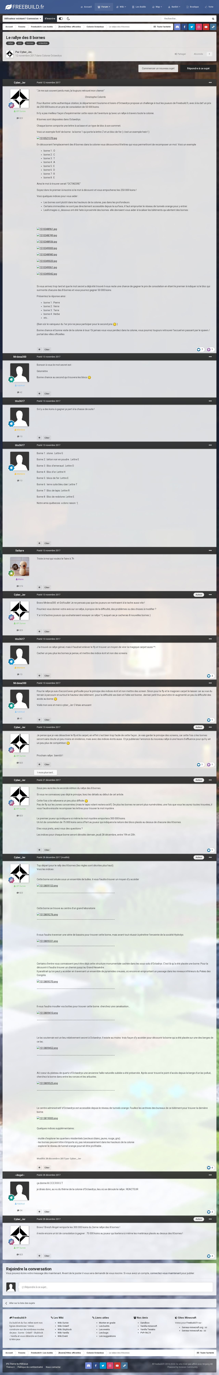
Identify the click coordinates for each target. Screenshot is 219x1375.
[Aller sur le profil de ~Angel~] (19, 1191)
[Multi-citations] (39, 349)
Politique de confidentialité (30, 1367)
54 (20, 1210)
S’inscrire (50, 18)
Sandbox (144, 1322)
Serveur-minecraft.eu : (193, 1330)
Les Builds (140, 7)
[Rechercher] (213, 18)
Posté (48, 82)
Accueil (87, 7)
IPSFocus (23, 1364)
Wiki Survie (63, 1322)
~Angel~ (19, 1175)
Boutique (194, 7)
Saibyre (19, 550)
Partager (181, 54)
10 (20, 436)
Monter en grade (107, 1322)
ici (206, 1327)
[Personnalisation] (61, 18)
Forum (104, 7)
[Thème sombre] (68, 18)
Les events (104, 1329)
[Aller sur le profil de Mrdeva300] (19, 372)
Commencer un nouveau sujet (158, 68)
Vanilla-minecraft (148, 1326)
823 (21, 118)
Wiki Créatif (63, 1326)
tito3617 (19, 401)
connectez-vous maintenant (165, 1273)
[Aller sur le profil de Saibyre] (19, 566)
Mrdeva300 (19, 356)
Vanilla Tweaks (147, 1329)
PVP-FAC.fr (145, 1332)
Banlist (174, 7)
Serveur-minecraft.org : (193, 1327)
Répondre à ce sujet (198, 68)
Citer (46, 349)
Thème (9, 1367)
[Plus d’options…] (210, 83)
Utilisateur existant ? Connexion (22, 18)
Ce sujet (201, 18)
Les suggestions (107, 1336)
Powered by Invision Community (183, 1367)
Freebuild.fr (192, 1322)
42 (20, 392)
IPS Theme (11, 1364)
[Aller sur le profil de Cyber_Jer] (10, 54)
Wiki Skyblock (65, 1329)
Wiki (121, 7)
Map (157, 7)
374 (21, 586)
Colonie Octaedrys (52, 55)
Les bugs (103, 1332)
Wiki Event (63, 1336)
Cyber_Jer (25, 52)
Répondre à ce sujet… (36, 1287)
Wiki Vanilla (63, 1332)
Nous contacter (53, 1367)
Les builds (104, 1326)
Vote (210, 7)
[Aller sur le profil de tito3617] (19, 417)
